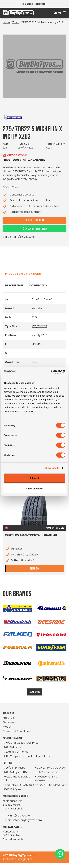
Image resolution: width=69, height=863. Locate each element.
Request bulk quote (35, 220)
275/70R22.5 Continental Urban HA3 (31, 535)
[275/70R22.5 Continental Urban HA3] (34, 509)
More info (47, 568)
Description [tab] (14, 285)
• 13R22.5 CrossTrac (46, 772)
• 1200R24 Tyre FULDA (15, 772)
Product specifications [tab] (23, 274)
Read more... (10, 186)
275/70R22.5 (39, 326)
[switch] (60, 435)
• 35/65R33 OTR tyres (15, 752)
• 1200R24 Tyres (12, 789)
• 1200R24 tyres (12, 747)
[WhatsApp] (60, 854)
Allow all (34, 478)
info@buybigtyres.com (27, 820)
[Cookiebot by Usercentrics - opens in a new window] (51, 372)
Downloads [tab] (38, 285)
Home (6, 22)
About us (8, 718)
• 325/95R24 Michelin (15, 767)
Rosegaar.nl (24, 859)
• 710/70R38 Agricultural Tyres (20, 743)
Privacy (7, 727)
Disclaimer (9, 722)
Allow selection (34, 488)
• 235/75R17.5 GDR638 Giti (50, 785)
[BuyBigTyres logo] (11, 12)
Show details (51, 468)
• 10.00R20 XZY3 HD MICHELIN (46, 778)
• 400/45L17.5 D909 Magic (18, 785)
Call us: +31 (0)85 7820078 (19, 237)
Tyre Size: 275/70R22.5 (25, 145)
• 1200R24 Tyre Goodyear (50, 767)
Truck (15, 22)
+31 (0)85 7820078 (19, 815)
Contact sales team (37, 228)
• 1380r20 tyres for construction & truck (26, 756)
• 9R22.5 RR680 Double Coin (16, 778)
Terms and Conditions (16, 731)
